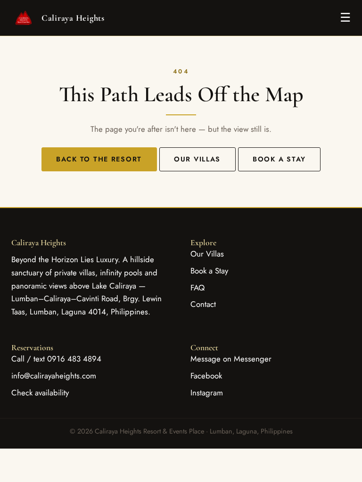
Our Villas (197, 159)
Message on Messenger (231, 358)
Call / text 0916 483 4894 (56, 358)
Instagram (206, 392)
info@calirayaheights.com (53, 375)
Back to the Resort (99, 159)
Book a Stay (279, 159)
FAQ (197, 287)
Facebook (206, 375)
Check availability (40, 392)
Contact (203, 304)
